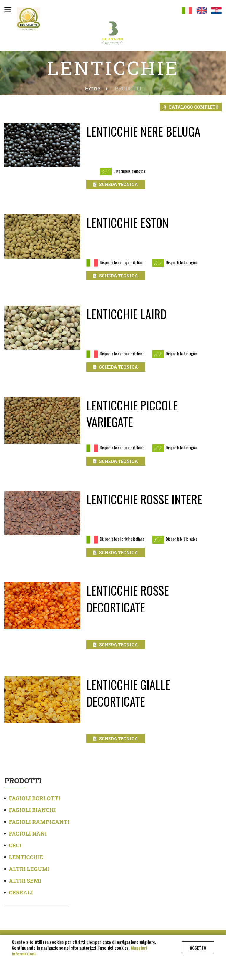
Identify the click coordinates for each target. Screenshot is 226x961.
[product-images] (42, 148)
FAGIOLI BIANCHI (32, 809)
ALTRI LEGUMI (29, 868)
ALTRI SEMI (25, 880)
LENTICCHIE (26, 857)
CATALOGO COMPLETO (192, 107)
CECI (15, 845)
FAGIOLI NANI (28, 833)
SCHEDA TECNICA (117, 184)
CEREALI (21, 892)
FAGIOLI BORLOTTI (34, 798)
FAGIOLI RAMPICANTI (39, 821)
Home (92, 88)
